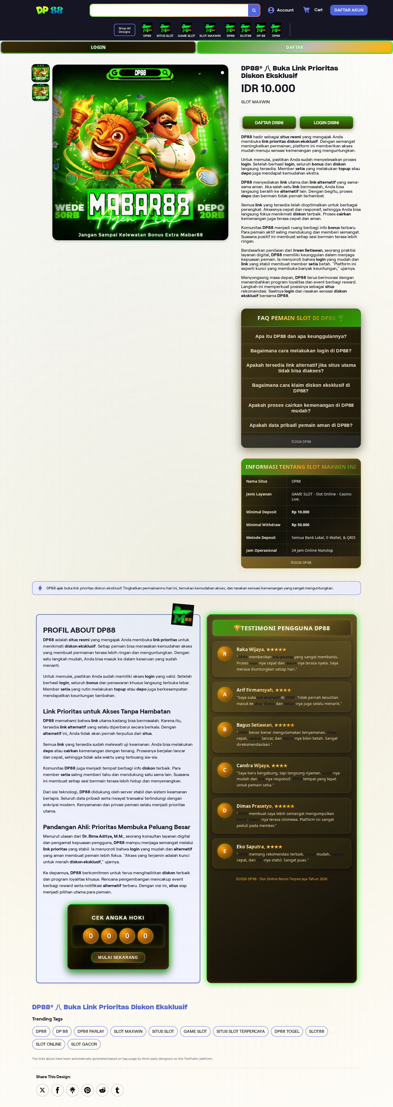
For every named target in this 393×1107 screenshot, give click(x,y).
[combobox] (169, 10)
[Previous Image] (56, 153)
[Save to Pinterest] (87, 1090)
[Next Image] (224, 153)
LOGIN (98, 47)
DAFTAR (294, 47)
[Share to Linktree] (72, 1090)
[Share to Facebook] (57, 1090)
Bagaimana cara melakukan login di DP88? (301, 350)
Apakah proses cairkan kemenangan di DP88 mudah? (301, 408)
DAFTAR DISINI (269, 122)
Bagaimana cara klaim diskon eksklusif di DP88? (301, 388)
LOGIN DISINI (326, 122)
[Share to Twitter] (42, 1090)
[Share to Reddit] (102, 1090)
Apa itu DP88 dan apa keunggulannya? (301, 336)
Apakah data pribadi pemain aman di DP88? (301, 425)
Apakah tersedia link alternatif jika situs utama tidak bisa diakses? (301, 368)
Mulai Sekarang (118, 957)
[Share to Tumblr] (117, 1090)
